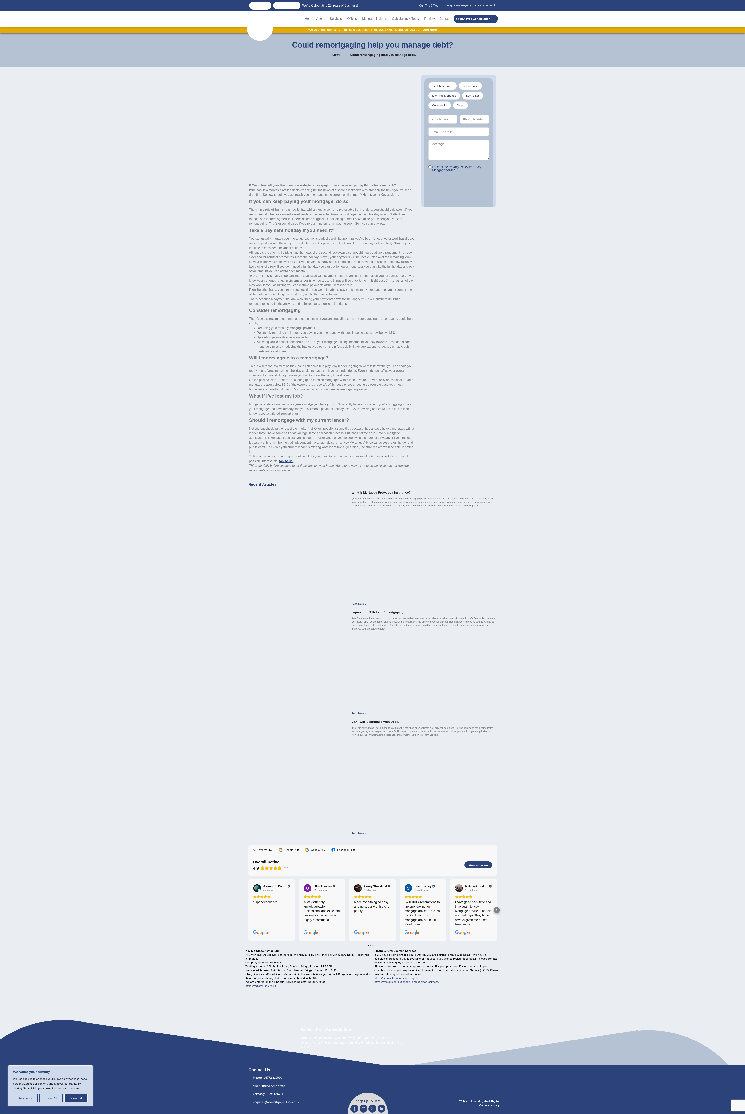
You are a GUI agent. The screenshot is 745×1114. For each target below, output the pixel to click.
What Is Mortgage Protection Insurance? (381, 492)
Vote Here (429, 29)
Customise (25, 1097)
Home (309, 18)
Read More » (359, 603)
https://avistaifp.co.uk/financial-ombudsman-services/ (406, 981)
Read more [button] (412, 924)
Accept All (76, 1097)
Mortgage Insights (374, 18)
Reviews (430, 18)
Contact (444, 18)
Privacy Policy (458, 167)
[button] (248, 910)
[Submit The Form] (450, 193)
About (320, 18)
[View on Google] (257, 888)
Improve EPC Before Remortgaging (378, 612)
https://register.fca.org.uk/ (261, 985)
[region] (50, 1085)
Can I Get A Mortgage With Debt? (375, 721)
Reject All (51, 1097)
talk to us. (286, 461)
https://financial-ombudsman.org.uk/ (396, 978)
